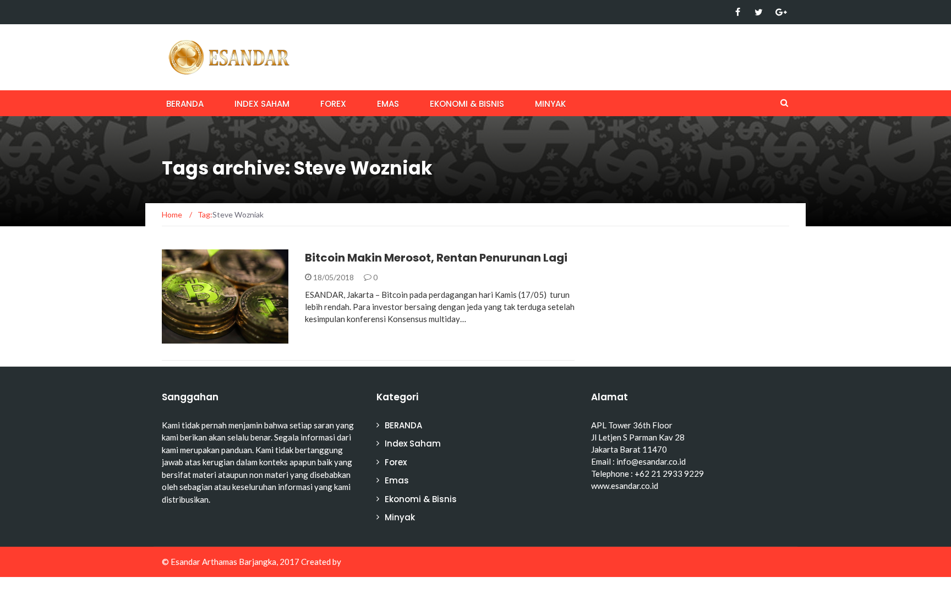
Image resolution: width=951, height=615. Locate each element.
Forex (333, 104)
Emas (388, 104)
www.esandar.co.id (624, 486)
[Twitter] (758, 12)
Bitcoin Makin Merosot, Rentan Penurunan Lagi (436, 257)
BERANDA (185, 104)
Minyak (550, 104)
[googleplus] (779, 12)
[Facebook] (737, 12)
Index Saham (261, 104)
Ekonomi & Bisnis (467, 104)
